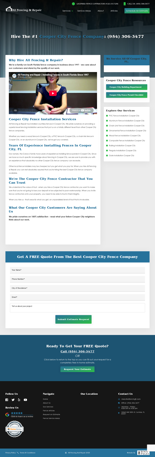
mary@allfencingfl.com (131, 399)
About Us (46, 403)
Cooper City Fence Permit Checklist (126, 95)
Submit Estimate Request (73, 319)
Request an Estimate (51, 414)
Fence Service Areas (51, 418)
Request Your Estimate (77, 369)
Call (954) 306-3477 (78, 351)
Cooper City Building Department (125, 87)
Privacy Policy (10, 453)
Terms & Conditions (27, 453)
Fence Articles (49, 410)
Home (45, 399)
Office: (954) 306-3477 (130, 403)
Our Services (48, 407)
